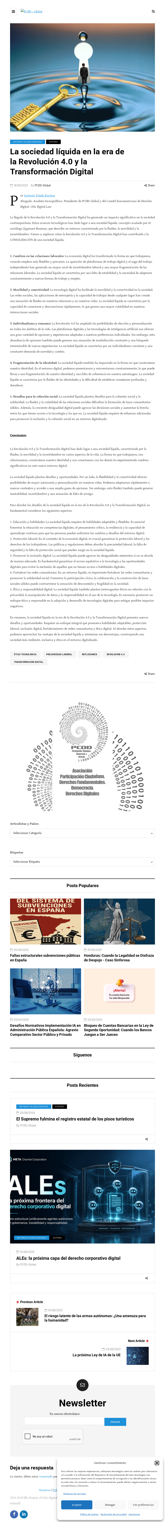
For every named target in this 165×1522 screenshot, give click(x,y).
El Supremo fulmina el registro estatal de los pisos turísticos (75, 1118)
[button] (157, 1463)
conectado (46, 1476)
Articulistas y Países (24, 824)
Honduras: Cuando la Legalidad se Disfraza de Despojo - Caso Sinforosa (119, 957)
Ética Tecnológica (25, 654)
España (53, 141)
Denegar (110, 1505)
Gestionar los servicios (74, 1493)
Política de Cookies (89, 1514)
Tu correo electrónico (64, 1414)
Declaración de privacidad (114, 1514)
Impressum (134, 1514)
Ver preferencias (143, 1505)
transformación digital (28, 662)
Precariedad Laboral (59, 654)
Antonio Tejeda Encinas (27, 141)
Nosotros (45, 1490)
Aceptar (77, 1505)
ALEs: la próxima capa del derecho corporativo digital (68, 1258)
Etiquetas (16, 852)
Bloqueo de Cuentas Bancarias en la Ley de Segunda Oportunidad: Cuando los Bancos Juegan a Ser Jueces (119, 1030)
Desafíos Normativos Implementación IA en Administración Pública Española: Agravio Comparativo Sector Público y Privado (45, 1030)
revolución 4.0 (116, 654)
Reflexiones (89, 654)
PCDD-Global (43, 185)
